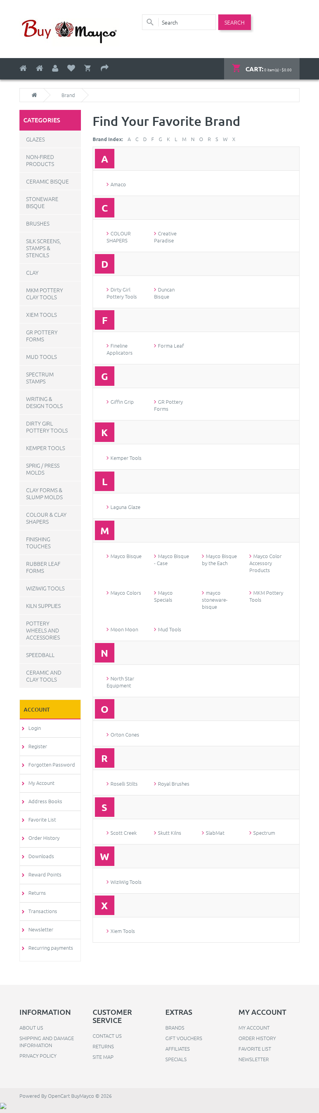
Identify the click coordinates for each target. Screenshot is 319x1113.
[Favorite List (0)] (71, 68)
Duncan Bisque (164, 293)
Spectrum (264, 832)
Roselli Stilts (124, 783)
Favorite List (42, 819)
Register (37, 746)
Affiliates (177, 1048)
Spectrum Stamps (40, 377)
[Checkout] (105, 68)
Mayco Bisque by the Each (219, 559)
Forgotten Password (51, 764)
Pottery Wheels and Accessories (43, 630)
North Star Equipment (120, 682)
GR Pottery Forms (42, 335)
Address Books (45, 801)
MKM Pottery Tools (266, 596)
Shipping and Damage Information (46, 1041)
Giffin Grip (122, 401)
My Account (41, 782)
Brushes (37, 223)
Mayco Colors (125, 592)
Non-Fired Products (40, 160)
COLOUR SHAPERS (119, 237)
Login (34, 727)
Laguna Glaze (125, 507)
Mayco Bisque (126, 556)
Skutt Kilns (169, 832)
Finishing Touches (38, 542)
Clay (32, 272)
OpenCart (59, 1095)
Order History (44, 837)
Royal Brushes (173, 783)
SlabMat (215, 832)
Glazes (35, 139)
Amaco (118, 184)
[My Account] (55, 68)
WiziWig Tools (45, 588)
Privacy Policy (37, 1055)
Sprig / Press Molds (43, 468)
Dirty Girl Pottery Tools (47, 426)
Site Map (103, 1056)
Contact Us (107, 1035)
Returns (37, 892)
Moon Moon (124, 629)
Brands (174, 1027)
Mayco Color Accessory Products (265, 563)
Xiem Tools (41, 314)
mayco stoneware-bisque (215, 599)
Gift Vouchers (183, 1038)
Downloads (41, 856)
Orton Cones (124, 734)
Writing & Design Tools (44, 402)
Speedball (40, 655)
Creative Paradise (165, 237)
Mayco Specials (163, 596)
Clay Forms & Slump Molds (44, 493)
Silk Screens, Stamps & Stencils (43, 248)
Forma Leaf (171, 345)
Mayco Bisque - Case (171, 559)
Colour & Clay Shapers (46, 518)
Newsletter (40, 929)
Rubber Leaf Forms (43, 567)
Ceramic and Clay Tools (43, 675)
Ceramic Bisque (47, 181)
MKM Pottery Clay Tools (44, 293)
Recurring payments (50, 947)
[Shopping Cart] (88, 68)
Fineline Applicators (120, 349)
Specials (176, 1059)
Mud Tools (41, 356)
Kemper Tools (45, 448)
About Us (31, 1027)
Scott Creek (123, 832)
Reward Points (44, 874)
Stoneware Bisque (42, 202)
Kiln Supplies (43, 606)
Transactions (42, 911)
